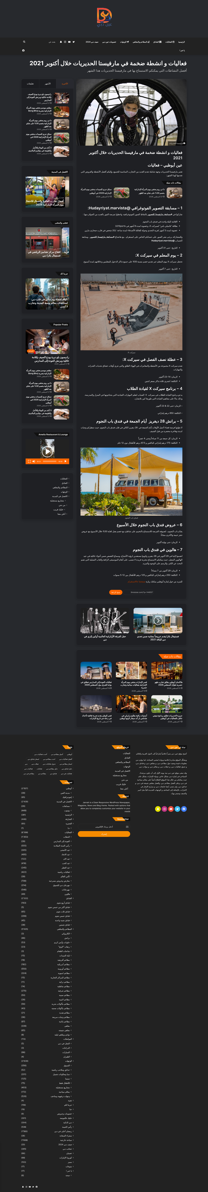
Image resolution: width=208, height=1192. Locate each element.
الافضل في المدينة (59, 496)
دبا (69, 828)
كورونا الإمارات (65, 1158)
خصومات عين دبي (109, 42)
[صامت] (33, 461)
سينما (67, 1078)
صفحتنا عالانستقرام (136, 581)
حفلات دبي (35, 764)
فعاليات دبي (28, 769)
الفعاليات (169, 42)
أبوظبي (69, 754)
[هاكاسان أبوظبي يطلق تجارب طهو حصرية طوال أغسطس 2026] (166, 670)
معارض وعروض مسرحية (59, 881)
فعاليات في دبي (66, 773)
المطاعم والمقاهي (140, 42)
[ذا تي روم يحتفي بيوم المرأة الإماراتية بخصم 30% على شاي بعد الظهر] (174, 192)
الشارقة (68, 819)
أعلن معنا (61, 514)
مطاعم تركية (64, 982)
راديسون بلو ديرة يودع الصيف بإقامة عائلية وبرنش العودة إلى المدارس (39, 97)
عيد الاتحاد (66, 854)
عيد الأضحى (65, 850)
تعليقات (30, 83)
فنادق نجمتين (64, 925)
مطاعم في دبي (28, 773)
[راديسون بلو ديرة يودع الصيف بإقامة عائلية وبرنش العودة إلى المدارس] (61, 98)
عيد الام (67, 859)
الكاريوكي (66, 933)
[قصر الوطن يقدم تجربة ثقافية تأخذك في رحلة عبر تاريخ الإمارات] (96, 704)
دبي (26, 764)
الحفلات (66, 837)
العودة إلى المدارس (62, 841)
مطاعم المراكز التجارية (60, 977)
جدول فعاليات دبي (49, 764)
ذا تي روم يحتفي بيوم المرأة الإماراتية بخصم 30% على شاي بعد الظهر (39, 123)
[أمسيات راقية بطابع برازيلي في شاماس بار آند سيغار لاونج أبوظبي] (131, 704)
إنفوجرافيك (67, 797)
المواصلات (67, 1039)
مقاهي (67, 1026)
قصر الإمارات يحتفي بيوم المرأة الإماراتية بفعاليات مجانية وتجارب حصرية (133, 685)
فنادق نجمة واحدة (62, 920)
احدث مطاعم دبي (49, 759)
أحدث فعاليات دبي (40, 754)
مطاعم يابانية (64, 1021)
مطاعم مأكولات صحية (61, 1008)
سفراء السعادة (66, 1136)
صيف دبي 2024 (92, 42)
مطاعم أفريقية (64, 960)
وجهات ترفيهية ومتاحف (60, 1096)
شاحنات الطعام (63, 951)
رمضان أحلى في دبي (63, 1131)
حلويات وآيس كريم (62, 942)
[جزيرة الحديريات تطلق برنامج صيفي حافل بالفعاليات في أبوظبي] (166, 704)
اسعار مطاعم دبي (66, 764)
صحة (68, 1175)
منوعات (69, 1166)
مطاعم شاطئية (63, 986)
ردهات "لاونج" (64, 947)
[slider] (49, 461)
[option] (39, 192)
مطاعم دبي (42, 773)
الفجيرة (69, 823)
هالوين (67, 894)
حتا (70, 1109)
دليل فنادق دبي (67, 769)
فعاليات (39, 769)
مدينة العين (65, 793)
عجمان (69, 1153)
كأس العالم (65, 876)
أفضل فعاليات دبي (65, 759)
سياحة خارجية (66, 1140)
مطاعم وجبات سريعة (61, 1017)
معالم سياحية (64, 1092)
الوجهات (123, 42)
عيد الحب (66, 863)
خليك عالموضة (66, 1118)
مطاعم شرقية (64, 990)
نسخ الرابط (115, 592)
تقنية (70, 1100)
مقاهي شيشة (64, 1030)
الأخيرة (65, 83)
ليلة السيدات (64, 955)
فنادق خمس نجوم (62, 916)
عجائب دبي (67, 1149)
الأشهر (48, 83)
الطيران (66, 1056)
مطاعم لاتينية (64, 999)
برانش (67, 938)
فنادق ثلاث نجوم (63, 911)
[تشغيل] (65, 461)
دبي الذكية (67, 1122)
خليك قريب (58, 509)
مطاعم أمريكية (63, 964)
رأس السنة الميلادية (62, 845)
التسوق (67, 1065)
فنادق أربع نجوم (63, 903)
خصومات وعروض (64, 1114)
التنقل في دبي (64, 1043)
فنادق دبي (53, 773)
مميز (70, 1162)
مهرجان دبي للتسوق (61, 885)
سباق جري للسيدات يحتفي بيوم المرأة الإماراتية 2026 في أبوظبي (39, 137)
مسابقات (66, 806)
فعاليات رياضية (64, 872)
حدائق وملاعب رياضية (61, 1070)
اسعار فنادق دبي (33, 759)
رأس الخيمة (67, 1127)
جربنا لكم (68, 1105)
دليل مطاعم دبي (52, 769)
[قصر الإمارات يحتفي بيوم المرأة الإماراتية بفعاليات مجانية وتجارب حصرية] (131, 670)
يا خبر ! (182, 50)
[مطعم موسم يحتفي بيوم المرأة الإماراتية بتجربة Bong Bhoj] (61, 111)
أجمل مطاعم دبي (57, 754)
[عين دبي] (104, 19)
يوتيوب (67, 810)
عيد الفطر (66, 867)
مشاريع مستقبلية (57, 500)
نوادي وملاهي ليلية (62, 1034)
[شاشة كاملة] (29, 461)
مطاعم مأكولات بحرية (61, 1004)
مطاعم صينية (64, 995)
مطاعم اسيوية (64, 973)
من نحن (62, 505)
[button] (47, 451)
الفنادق (156, 42)
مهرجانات (66, 889)
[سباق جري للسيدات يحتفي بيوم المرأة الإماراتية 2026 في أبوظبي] (121, 192)
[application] (47, 451)
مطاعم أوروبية (64, 968)
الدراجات (66, 1048)
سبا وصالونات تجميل (61, 1074)
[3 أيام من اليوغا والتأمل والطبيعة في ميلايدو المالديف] (61, 151)
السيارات (66, 1052)
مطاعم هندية (64, 1012)
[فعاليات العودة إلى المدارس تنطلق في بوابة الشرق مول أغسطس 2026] (96, 670)
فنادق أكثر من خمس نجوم (59, 907)
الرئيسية (181, 42)
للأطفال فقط (64, 1083)
